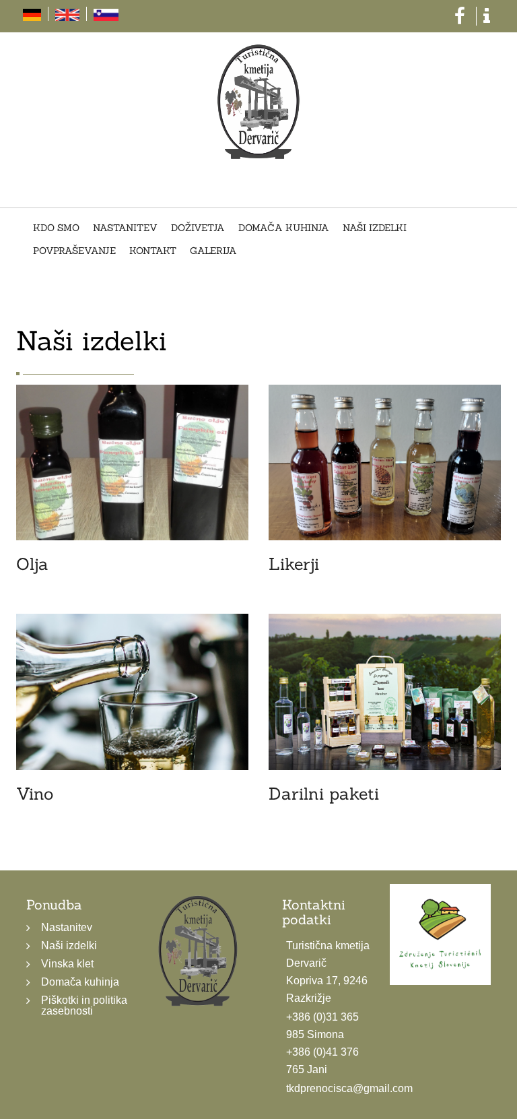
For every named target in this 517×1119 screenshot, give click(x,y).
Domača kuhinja (283, 228)
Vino (34, 793)
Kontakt (152, 251)
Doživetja (198, 228)
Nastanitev (125, 228)
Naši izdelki (375, 228)
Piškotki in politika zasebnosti (84, 1005)
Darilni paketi (324, 793)
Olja (32, 563)
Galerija (213, 251)
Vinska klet (67, 963)
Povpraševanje (74, 251)
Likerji (294, 563)
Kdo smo (56, 228)
